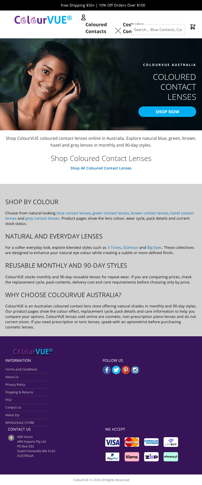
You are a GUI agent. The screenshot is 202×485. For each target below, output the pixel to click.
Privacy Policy (15, 384)
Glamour (130, 247)
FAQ (8, 400)
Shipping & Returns (19, 392)
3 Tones (114, 247)
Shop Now (167, 112)
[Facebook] (107, 372)
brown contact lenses (150, 212)
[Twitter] (116, 372)
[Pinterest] (126, 372)
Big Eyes (154, 247)
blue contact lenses (74, 212)
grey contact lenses (42, 218)
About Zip (12, 415)
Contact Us (13, 407)
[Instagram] (135, 372)
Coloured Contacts (96, 27)
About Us (12, 377)
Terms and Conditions (21, 369)
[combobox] (158, 29)
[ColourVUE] (47, 19)
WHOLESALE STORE (19, 422)
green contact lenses (111, 212)
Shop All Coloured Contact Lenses (101, 168)
